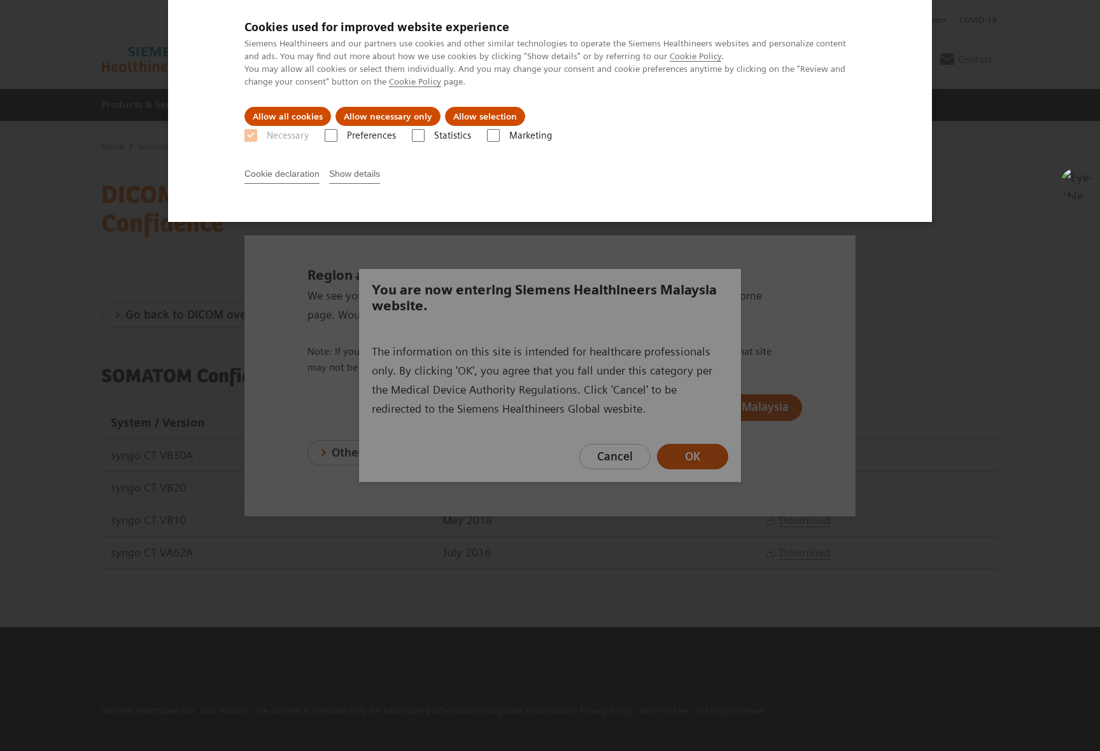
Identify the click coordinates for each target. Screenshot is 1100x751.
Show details (354, 174)
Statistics (452, 135)
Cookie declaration (282, 174)
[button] (1076, 184)
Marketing (530, 135)
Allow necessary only (388, 116)
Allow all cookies (288, 116)
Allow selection (485, 116)
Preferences (371, 135)
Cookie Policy (695, 56)
